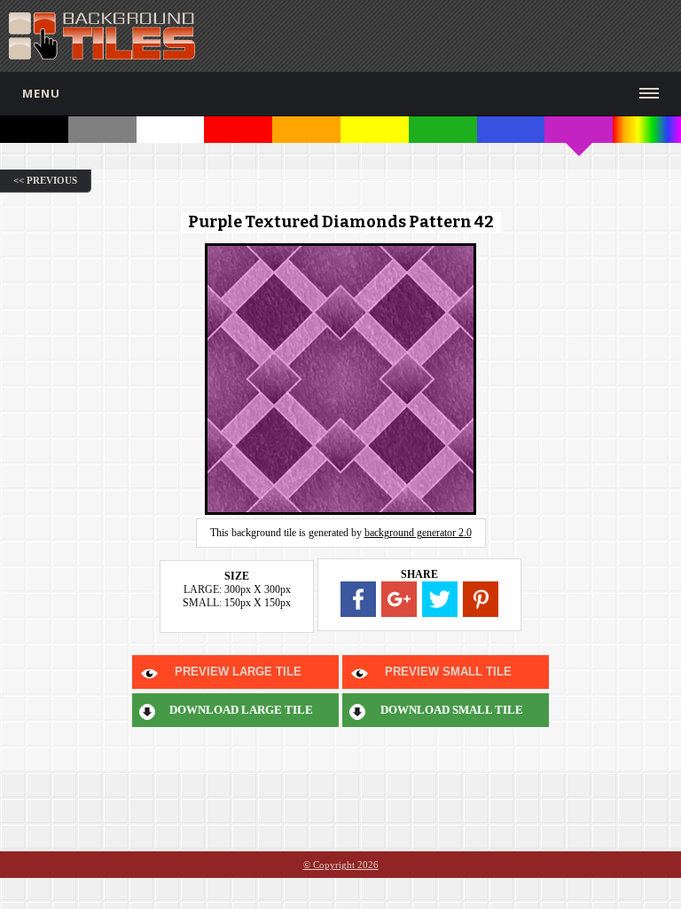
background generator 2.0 (418, 532)
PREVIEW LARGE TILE (238, 671)
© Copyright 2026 (341, 864)
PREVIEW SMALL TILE (448, 671)
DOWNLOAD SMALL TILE (451, 709)
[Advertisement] (469, 35)
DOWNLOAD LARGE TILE (241, 709)
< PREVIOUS (45, 180)
